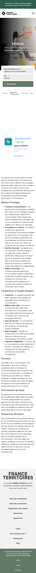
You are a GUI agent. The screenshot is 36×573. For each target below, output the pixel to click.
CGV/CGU (18, 570)
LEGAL (18, 560)
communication (20, 363)
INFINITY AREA (26, 555)
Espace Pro (18, 518)
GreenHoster (10, 555)
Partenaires (18, 538)
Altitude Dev (17, 551)
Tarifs (18, 529)
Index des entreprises (18, 499)
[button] (33, 13)
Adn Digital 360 (27, 551)
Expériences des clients (18, 508)
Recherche (18, 513)
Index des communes (18, 503)
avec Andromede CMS (14, 553)
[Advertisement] (18, 116)
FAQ (18, 543)
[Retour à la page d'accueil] (9, 13)
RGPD (18, 565)
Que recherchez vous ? (12, 69)
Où (5, 76)
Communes (25, 93)
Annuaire (5, 93)
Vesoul (32, 93)
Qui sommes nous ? (18, 534)
